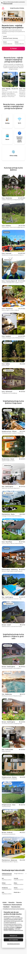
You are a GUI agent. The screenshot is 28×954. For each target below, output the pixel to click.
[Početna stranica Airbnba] (3, 8)
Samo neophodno (13, 940)
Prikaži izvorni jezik (7, 3)
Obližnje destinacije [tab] (7, 873)
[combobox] (13, 38)
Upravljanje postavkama (13, 944)
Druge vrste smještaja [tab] (19, 873)
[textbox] (7, 44)
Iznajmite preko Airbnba (17, 8)
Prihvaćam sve (13, 935)
